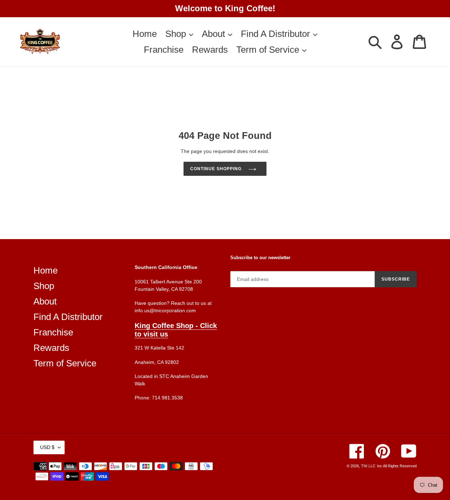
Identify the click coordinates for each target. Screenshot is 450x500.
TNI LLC (368, 466)
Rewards (51, 347)
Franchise (53, 332)
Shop (43, 286)
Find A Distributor (68, 317)
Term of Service (64, 363)
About (45, 301)
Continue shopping (215, 168)
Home (45, 270)
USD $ (47, 447)
